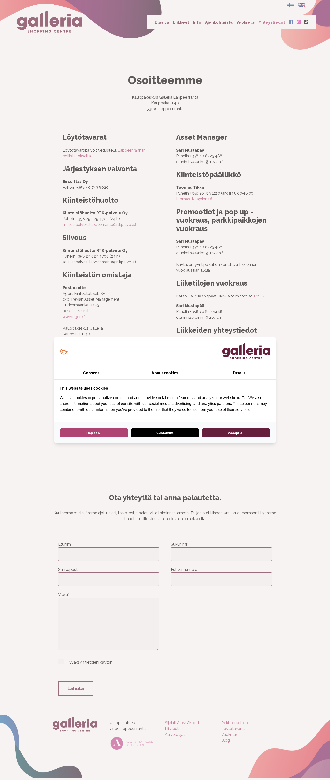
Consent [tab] (91, 373)
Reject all (94, 433)
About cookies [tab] (164, 373)
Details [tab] (239, 373)
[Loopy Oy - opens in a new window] (64, 352)
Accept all (236, 433)
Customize (165, 433)
